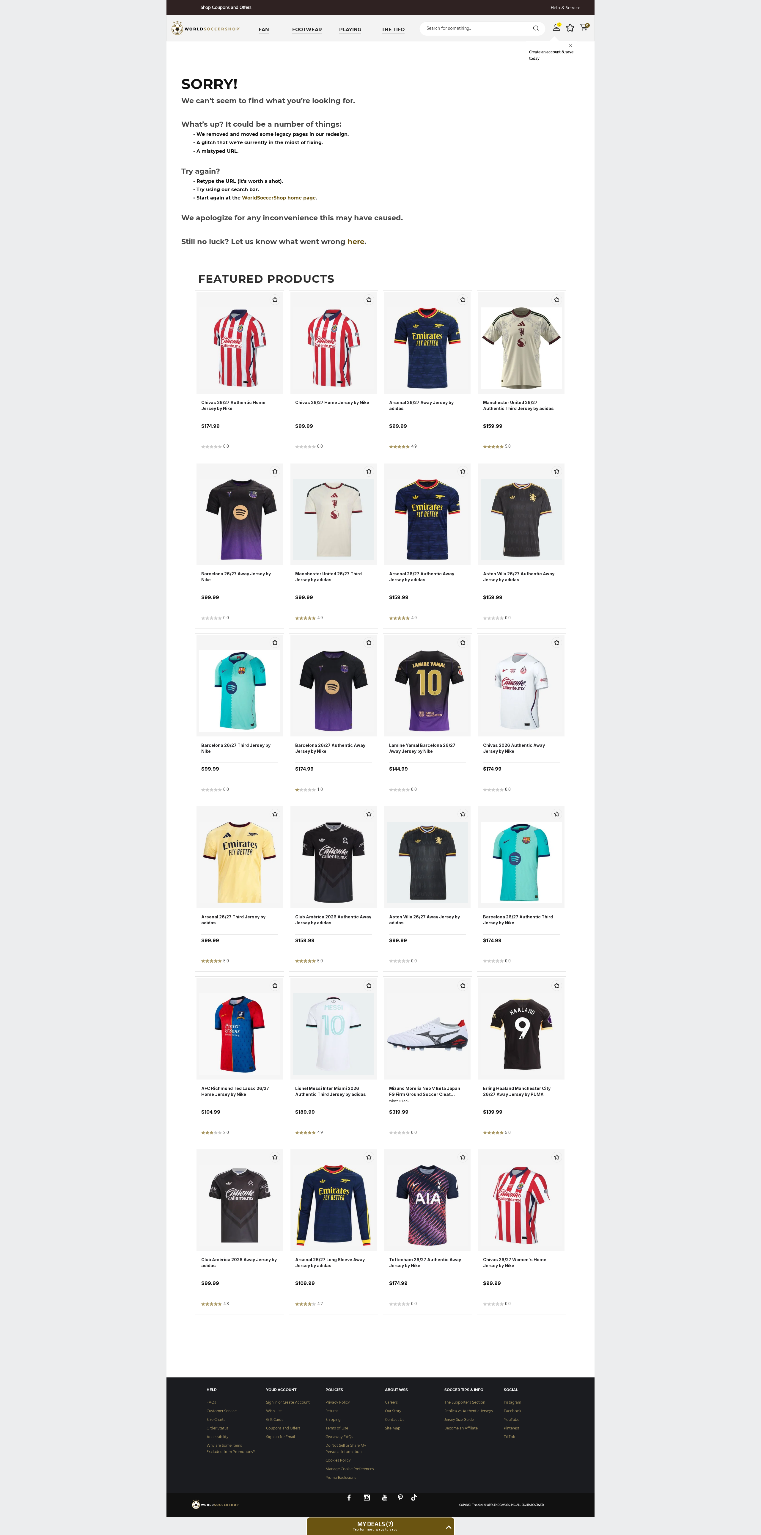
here (356, 241)
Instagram (512, 1402)
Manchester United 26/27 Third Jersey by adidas (328, 576)
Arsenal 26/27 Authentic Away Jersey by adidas (421, 576)
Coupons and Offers (283, 1428)
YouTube (511, 1419)
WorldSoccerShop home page (279, 198)
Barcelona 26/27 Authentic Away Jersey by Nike (330, 748)
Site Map (392, 1428)
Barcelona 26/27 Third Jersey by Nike (236, 748)
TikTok (509, 1437)
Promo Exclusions (341, 1477)
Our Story (393, 1411)
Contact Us (394, 1419)
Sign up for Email (280, 1437)
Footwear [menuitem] (307, 29)
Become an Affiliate (461, 1428)
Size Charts (216, 1419)
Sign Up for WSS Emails (225, 8)
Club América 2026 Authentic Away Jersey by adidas (333, 919)
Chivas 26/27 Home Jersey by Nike (332, 402)
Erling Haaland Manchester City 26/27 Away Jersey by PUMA (517, 1091)
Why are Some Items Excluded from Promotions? (231, 1448)
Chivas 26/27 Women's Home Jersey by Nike (514, 1262)
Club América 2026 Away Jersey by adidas (239, 1262)
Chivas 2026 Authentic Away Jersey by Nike (514, 748)
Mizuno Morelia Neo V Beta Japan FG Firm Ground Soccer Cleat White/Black (424, 1091)
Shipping (333, 1419)
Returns (332, 1411)
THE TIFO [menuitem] (393, 29)
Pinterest (511, 1428)
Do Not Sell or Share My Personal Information (346, 1448)
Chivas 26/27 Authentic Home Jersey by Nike (233, 405)
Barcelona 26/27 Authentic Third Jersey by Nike (518, 919)
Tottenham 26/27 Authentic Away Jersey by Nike (425, 1262)
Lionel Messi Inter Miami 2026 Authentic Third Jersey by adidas (330, 1091)
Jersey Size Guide (459, 1419)
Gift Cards (274, 1419)
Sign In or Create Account (288, 1402)
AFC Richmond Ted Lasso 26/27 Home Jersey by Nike (235, 1091)
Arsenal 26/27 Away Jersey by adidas (421, 405)
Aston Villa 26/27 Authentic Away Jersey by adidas (518, 576)
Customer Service (222, 1411)
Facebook (512, 1411)
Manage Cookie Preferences (350, 1469)
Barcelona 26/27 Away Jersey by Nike (236, 576)
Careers (391, 1402)
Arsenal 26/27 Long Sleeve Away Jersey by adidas (330, 1262)
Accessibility (218, 1437)
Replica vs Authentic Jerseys (468, 1411)
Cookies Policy (338, 1460)
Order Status (217, 1428)
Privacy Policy (338, 1402)
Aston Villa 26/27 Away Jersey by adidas (424, 919)
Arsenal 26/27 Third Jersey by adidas (233, 919)
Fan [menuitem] (264, 29)
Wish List (274, 1411)
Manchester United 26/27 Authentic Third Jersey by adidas (518, 405)
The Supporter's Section (464, 1402)
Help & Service (565, 8)
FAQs (211, 1402)
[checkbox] (275, 299)
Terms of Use (337, 1428)
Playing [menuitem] (350, 29)
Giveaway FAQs (339, 1437)
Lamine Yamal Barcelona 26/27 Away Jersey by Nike (422, 748)
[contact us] (215, 1509)
